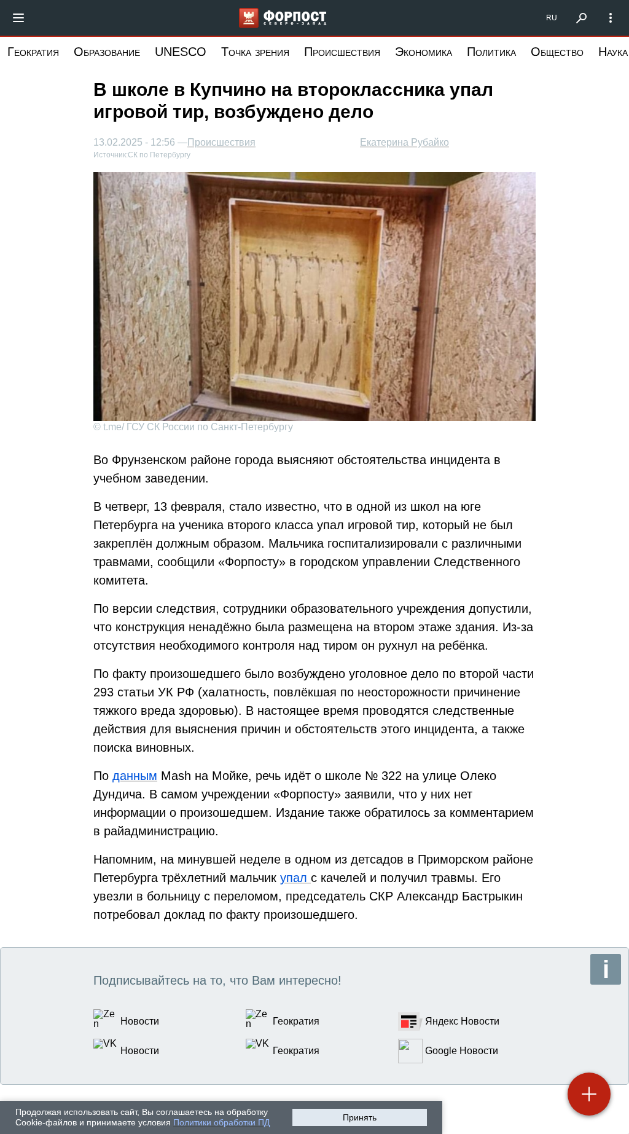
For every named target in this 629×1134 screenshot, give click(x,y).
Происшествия (342, 51)
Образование (107, 51)
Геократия (33, 51)
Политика (491, 51)
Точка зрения (255, 51)
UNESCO (180, 51)
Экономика (423, 51)
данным (134, 775)
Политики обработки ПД (221, 1122)
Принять (360, 1117)
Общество (557, 51)
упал (295, 877)
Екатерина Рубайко (404, 142)
